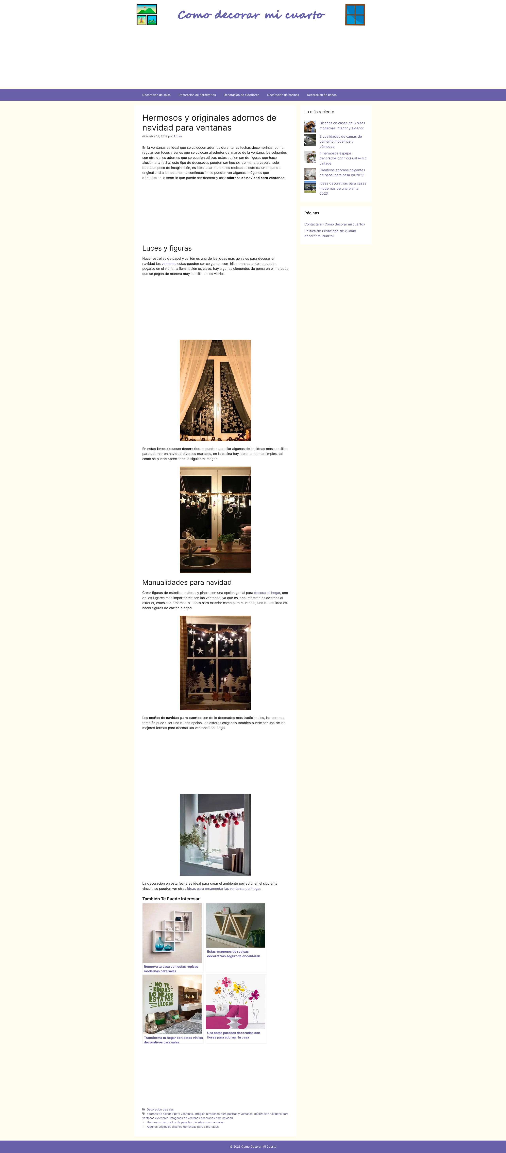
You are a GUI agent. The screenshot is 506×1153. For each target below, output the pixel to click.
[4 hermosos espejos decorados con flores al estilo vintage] (310, 157)
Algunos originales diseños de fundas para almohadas (183, 1126)
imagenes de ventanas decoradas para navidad (201, 1118)
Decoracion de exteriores (241, 95)
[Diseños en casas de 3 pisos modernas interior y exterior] (310, 127)
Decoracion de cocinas (283, 95)
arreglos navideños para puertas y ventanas (223, 1113)
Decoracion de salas (156, 95)
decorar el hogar (267, 593)
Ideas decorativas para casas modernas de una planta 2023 (343, 188)
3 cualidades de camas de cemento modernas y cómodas (341, 141)
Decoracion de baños (322, 95)
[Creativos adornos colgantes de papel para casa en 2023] (310, 174)
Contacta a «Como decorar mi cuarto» (334, 224)
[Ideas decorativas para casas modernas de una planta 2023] (310, 187)
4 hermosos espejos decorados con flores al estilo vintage (343, 158)
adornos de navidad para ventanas (170, 1113)
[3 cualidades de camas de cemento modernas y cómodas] (310, 141)
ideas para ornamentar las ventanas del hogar (223, 889)
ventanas (168, 264)
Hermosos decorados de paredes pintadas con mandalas (185, 1122)
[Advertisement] (253, 59)
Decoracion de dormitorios (197, 95)
